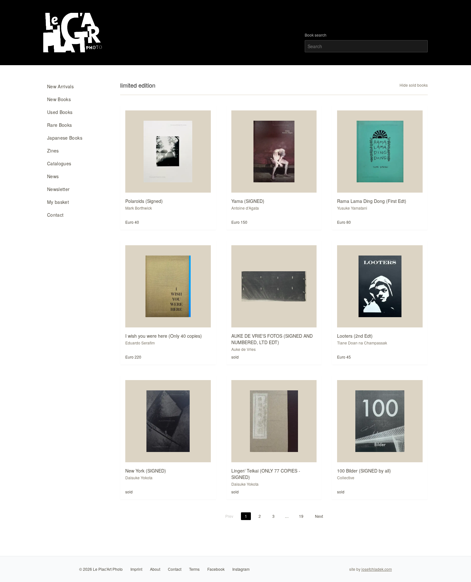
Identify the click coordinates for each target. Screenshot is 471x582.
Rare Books (59, 125)
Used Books (60, 112)
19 (301, 516)
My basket (58, 202)
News (53, 176)
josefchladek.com (376, 569)
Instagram (241, 569)
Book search (315, 35)
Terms (194, 569)
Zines (53, 150)
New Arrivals (60, 86)
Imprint (136, 569)
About (155, 569)
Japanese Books (64, 138)
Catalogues (59, 163)
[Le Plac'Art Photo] (73, 32)
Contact (55, 215)
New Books (59, 99)
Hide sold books (414, 85)
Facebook (216, 569)
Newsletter (58, 189)
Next (319, 516)
